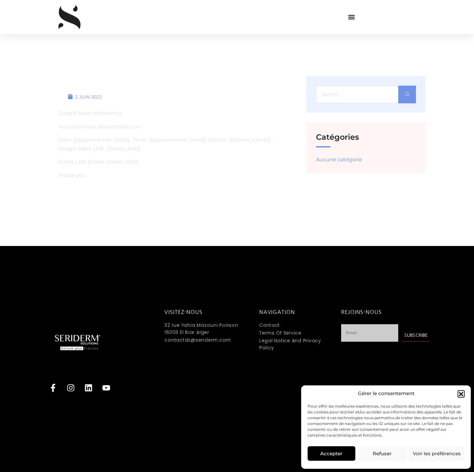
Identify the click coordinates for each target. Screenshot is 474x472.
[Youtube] (106, 388)
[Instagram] (71, 388)
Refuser (382, 453)
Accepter (331, 453)
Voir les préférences (437, 453)
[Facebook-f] (53, 388)
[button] (461, 394)
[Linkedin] (88, 388)
